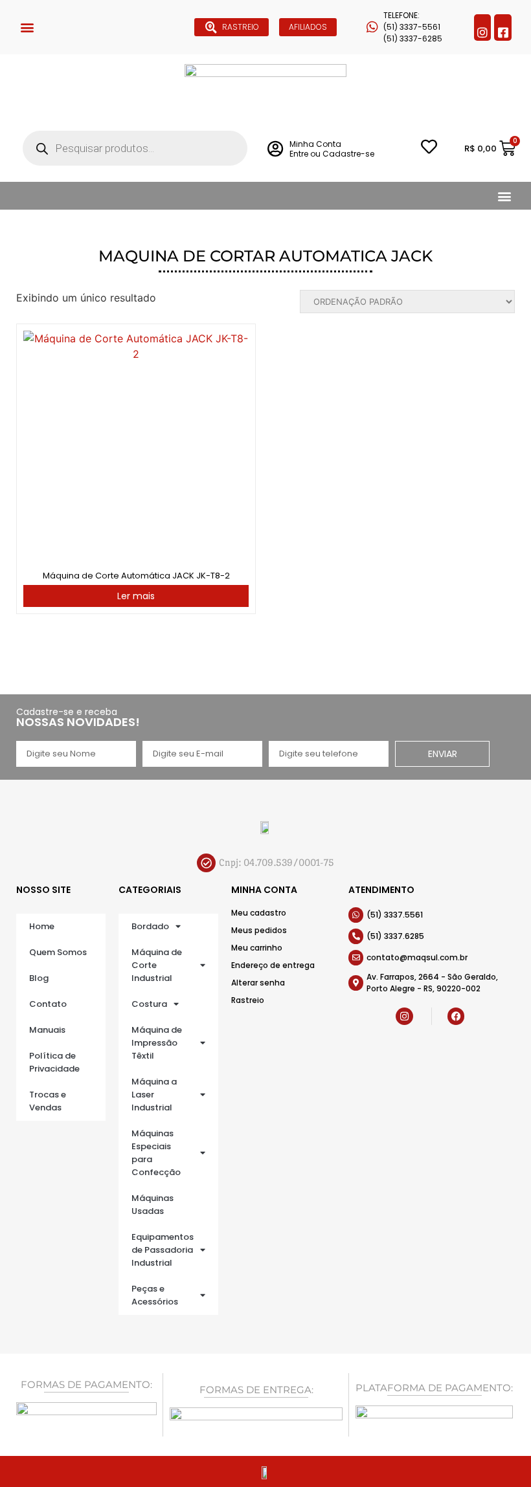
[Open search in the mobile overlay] (135, 148)
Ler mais (136, 595)
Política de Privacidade (54, 1062)
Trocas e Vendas (47, 1101)
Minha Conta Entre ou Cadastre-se (331, 148)
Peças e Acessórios (154, 1295)
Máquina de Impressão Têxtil (156, 1043)
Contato (48, 1004)
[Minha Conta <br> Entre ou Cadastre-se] (275, 148)
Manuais (47, 1030)
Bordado (150, 926)
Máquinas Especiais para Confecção (156, 1152)
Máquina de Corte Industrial (156, 965)
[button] (27, 27)
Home (41, 926)
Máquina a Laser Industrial (154, 1094)
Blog (39, 978)
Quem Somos (58, 952)
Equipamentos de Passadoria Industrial (162, 1250)
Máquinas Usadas (152, 1204)
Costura (149, 1004)
